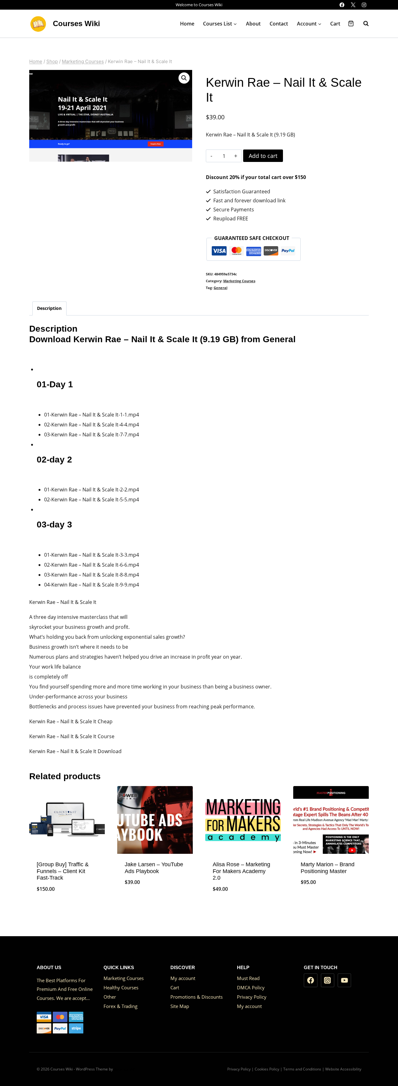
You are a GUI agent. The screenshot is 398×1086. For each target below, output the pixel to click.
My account (182, 978)
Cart (335, 23)
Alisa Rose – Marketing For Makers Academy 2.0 (241, 871)
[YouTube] (344, 980)
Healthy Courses (121, 987)
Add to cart (263, 155)
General (220, 287)
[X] (353, 5)
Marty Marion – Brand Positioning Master (327, 867)
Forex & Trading (120, 1006)
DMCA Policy (251, 987)
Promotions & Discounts (196, 997)
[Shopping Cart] (351, 23)
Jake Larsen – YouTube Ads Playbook (154, 867)
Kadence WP (124, 1069)
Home (187, 23)
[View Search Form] (363, 23)
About (253, 23)
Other (110, 997)
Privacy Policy (251, 997)
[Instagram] (364, 5)
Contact (279, 23)
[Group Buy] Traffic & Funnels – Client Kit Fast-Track (63, 871)
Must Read (248, 978)
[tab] (49, 308)
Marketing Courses (239, 280)
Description (49, 308)
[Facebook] (342, 5)
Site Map (179, 1006)
